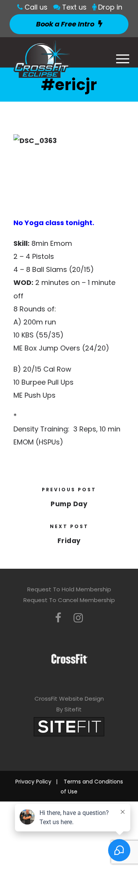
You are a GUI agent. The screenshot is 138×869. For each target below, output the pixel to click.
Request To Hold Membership (69, 589)
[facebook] (58, 618)
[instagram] (78, 618)
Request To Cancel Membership (69, 600)
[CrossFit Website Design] (69, 726)
